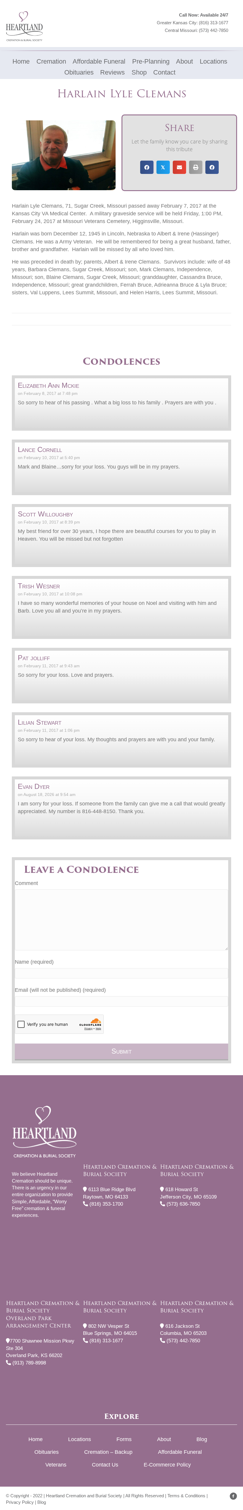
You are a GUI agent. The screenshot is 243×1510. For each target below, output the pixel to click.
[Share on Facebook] (147, 167)
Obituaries (46, 1452)
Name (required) (34, 962)
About (164, 1439)
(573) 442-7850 (213, 30)
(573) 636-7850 (182, 1204)
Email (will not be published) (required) (60, 990)
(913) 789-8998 (28, 1363)
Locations (79, 1439)
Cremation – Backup (108, 1452)
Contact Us (105, 1465)
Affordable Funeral (180, 1452)
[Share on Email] (179, 167)
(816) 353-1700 (105, 1204)
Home (35, 1439)
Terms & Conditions (186, 1495)
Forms (124, 1439)
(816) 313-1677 (213, 22)
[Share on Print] (195, 167)
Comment (26, 883)
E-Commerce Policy (167, 1465)
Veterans (55, 1465)
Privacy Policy (20, 1502)
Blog (201, 1439)
